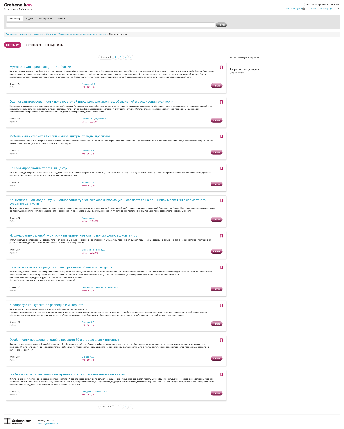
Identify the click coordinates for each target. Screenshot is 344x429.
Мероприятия (45, 18)
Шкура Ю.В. (87, 250)
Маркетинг (38, 34)
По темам (12, 44)
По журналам (54, 44)
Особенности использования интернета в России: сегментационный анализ (68, 374)
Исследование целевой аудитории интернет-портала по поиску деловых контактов (73, 235)
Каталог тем (25, 34)
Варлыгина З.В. (88, 84)
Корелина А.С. (88, 218)
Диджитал (51, 34)
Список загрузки (294, 8)
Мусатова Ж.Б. (102, 119)
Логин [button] (313, 8)
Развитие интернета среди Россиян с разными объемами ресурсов (61, 267)
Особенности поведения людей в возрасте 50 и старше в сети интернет (64, 340)
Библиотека (11, 34)
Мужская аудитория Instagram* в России (40, 67)
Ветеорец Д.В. (88, 322)
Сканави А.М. (88, 357)
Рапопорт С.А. (114, 287)
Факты (60, 18)
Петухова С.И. (101, 287)
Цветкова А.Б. (88, 119)
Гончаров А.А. (101, 392)
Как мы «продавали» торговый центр (38, 168)
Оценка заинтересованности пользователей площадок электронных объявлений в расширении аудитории (91, 101)
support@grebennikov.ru (48, 423)
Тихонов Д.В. (99, 250)
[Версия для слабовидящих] (339, 9)
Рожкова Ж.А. (88, 151)
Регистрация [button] (326, 8)
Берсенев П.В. (88, 182)
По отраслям (32, 44)
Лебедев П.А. (88, 392)
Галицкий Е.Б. (88, 287)
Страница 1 (106, 57)
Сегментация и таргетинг (94, 34)
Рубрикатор (15, 18)
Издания (30, 18)
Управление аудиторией (69, 34)
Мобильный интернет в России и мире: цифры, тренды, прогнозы (60, 136)
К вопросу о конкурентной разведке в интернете (47, 305)
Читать (216, 85)
